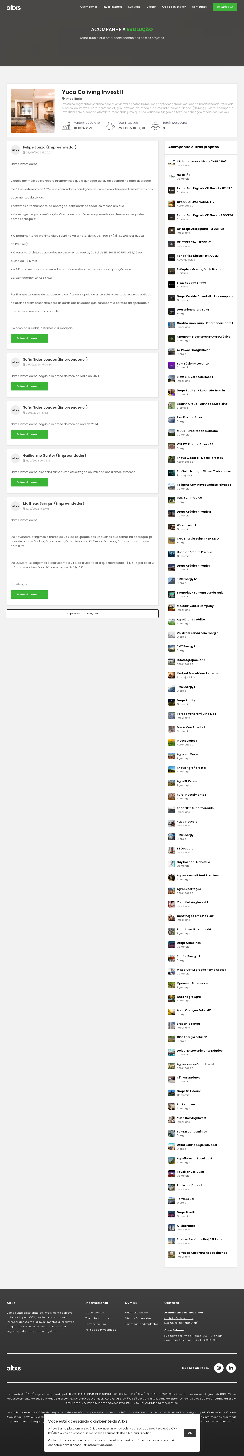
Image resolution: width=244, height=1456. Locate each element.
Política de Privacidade (100, 1330)
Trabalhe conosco (97, 1318)
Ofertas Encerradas (138, 1318)
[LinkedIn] (231, 1368)
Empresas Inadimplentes (141, 1324)
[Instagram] (219, 1368)
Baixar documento (29, 338)
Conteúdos (199, 7)
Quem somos (88, 7)
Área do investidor (174, 7)
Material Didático (139, 1433)
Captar (151, 7)
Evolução (134, 7)
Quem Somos (94, 1312)
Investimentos (113, 7)
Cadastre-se (225, 7)
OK (190, 1433)
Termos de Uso (115, 1433)
